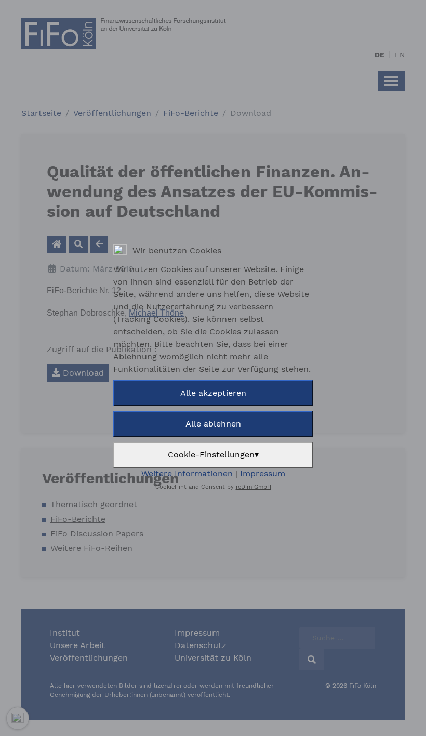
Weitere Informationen (187, 474)
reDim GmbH (253, 487)
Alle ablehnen (213, 424)
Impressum (262, 474)
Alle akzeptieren (213, 393)
